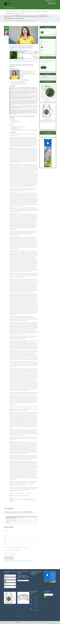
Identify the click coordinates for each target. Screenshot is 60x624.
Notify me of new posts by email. (10, 555)
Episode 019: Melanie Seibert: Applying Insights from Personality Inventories (21, 47)
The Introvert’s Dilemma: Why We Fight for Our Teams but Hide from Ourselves (38, 595)
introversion (15, 49)
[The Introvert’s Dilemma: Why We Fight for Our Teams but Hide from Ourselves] (32, 595)
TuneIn (33, 61)
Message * (5, 530)
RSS (11, 62)
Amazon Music (19, 61)
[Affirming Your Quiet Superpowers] (32, 600)
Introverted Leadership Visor (23, 604)
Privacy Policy (6, 616)
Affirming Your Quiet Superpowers (37, 600)
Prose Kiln (13, 119)
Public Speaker (22, 11)
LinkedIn (22, 75)
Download (22, 59)
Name (5, 538)
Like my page (13, 127)
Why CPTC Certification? (37, 608)
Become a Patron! (44, 136)
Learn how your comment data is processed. (25, 560)
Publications (37, 11)
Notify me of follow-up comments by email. (11, 553)
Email (22, 76)
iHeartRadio (25, 61)
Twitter (22, 77)
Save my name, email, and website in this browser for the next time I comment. (17, 547)
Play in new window (16, 59)
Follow (12, 126)
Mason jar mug (47, 118)
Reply (8, 522)
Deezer (36, 61)
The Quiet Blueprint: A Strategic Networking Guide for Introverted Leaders (38, 604)
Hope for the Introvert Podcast (11, 11)
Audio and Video (45, 11)
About (22, 13)
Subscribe (43, 67)
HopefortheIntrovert (48, 100)
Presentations (30, 11)
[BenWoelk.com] (7, 3)
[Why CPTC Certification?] (32, 609)
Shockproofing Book (9, 13)
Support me (13, 128)
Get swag (13, 130)
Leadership (19, 50)
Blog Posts (17, 13)
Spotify (14, 61)
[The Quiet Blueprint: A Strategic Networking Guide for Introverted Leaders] (32, 604)
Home (5, 20)
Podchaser (29, 61)
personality (24, 50)
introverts (15, 50)
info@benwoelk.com (51, 0)
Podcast (27, 50)
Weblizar (18, 622)
